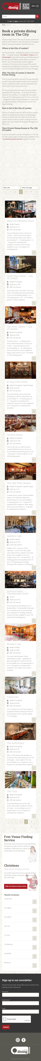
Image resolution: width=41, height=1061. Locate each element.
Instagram (18, 1040)
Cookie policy (25, 1059)
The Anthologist (15, 743)
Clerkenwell (6, 57)
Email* (4, 1008)
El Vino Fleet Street (17, 381)
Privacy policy (15, 1059)
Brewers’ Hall (14, 644)
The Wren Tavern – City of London (19, 327)
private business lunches (13, 139)
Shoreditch (24, 55)
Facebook (23, 1040)
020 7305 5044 (29, 21)
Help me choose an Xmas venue (15, 886)
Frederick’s (13, 696)
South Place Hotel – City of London (20, 277)
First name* (5, 991)
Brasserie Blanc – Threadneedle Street (18, 592)
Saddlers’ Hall (14, 535)
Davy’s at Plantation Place (20, 220)
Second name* (6, 1000)
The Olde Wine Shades (19, 483)
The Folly (12, 791)
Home (3, 25)
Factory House (15, 434)
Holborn (32, 55)
